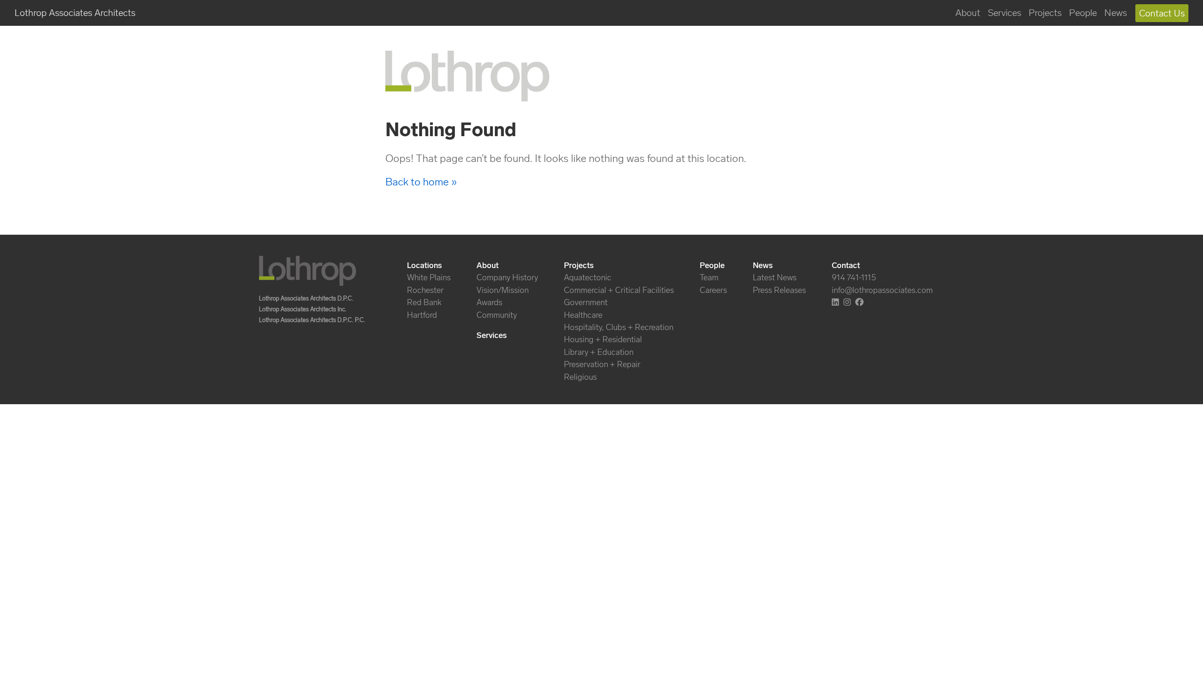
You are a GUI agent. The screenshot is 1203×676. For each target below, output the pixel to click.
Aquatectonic (587, 277)
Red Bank (424, 302)
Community (497, 315)
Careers (713, 290)
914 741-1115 (854, 277)
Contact (846, 265)
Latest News (775, 277)
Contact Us (1162, 13)
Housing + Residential (603, 339)
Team (709, 277)
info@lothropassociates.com (882, 290)
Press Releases (779, 290)
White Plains (429, 277)
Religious (580, 377)
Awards (489, 302)
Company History (507, 277)
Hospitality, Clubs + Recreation (618, 327)
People (1083, 12)
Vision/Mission (503, 290)
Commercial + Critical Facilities (619, 290)
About (967, 12)
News (1115, 12)
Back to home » (421, 181)
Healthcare (583, 315)
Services (1004, 12)
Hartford (422, 315)
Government (586, 302)
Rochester (425, 290)
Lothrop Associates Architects (75, 12)
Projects (1045, 12)
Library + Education (598, 352)
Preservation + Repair (602, 364)
